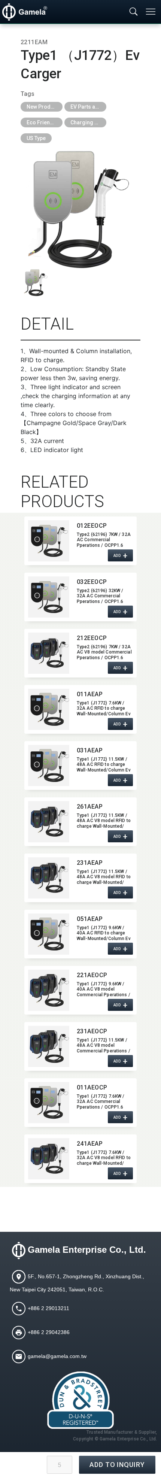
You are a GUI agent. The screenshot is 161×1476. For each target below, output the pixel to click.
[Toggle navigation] (151, 11)
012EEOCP (92, 525)
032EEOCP (92, 581)
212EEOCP (92, 638)
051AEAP (90, 918)
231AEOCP (92, 1031)
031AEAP (90, 750)
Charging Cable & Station (88, 122)
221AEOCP (92, 975)
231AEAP (90, 862)
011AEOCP (92, 1087)
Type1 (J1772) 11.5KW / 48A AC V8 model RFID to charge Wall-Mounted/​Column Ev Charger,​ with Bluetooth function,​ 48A (104, 877)
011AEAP (90, 694)
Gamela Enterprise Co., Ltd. (87, 1250)
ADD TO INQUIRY (117, 1465)
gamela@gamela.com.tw (57, 1356)
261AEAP (90, 806)
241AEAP (90, 1143)
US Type (36, 138)
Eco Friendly (42, 122)
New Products (44, 107)
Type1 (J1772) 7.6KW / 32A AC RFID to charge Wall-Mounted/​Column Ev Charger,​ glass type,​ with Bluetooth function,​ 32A (104, 708)
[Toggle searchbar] (133, 12)
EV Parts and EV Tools (88, 107)
